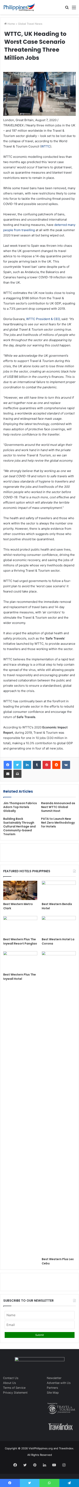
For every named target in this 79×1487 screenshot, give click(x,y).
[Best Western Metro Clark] (20, 890)
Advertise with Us (58, 1383)
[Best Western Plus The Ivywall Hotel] (20, 960)
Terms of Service (14, 1387)
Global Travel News (30, 23)
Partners (52, 1387)
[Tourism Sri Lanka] (19, 7)
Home (11, 23)
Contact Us (10, 1378)
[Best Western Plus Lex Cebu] (59, 1103)
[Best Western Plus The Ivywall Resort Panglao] (20, 925)
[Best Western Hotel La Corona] (59, 925)
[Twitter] (17, 765)
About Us (9, 1383)
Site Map (53, 1392)
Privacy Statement (15, 1392)
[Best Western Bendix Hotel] (59, 890)
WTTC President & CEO (43, 319)
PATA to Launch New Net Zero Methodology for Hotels (58, 822)
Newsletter (54, 1378)
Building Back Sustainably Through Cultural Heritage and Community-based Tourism (19, 826)
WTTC (45, 146)
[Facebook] (8, 765)
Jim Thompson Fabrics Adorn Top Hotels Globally (20, 807)
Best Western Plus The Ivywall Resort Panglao (20, 941)
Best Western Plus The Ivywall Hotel (19, 976)
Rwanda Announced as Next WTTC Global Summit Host (58, 807)
